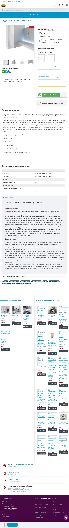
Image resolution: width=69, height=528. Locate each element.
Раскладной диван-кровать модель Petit (62, 343)
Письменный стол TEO (40, 316)
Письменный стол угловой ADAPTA (62, 447)
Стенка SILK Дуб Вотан (41, 367)
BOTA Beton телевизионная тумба (5, 341)
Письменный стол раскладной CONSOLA (63, 424)
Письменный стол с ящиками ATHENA (41, 447)
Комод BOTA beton (15, 316)
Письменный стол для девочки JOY (52, 424)
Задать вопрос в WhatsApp (51, 94)
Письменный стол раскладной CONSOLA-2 (52, 401)
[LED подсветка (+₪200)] (51, 58)
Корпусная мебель (25, 281)
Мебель (5, 281)
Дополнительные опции (46, 52)
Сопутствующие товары (10, 301)
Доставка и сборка (8, 197)
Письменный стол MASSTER (63, 399)
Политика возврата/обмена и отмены (14, 276)
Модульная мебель (25, 264)
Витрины (45, 281)
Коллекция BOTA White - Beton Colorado (21, 283)
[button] (5, 42)
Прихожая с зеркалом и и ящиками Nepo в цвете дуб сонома (41, 344)
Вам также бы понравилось (48, 301)
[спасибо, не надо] (41, 58)
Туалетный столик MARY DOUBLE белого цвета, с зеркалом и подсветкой (52, 373)
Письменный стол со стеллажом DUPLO (51, 448)
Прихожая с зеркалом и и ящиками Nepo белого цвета (63, 318)
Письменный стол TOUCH (40, 423)
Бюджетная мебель (14, 281)
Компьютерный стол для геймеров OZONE (41, 401)
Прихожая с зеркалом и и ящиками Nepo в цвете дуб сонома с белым (52, 343)
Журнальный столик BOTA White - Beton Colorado (26, 317)
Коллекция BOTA (6, 283)
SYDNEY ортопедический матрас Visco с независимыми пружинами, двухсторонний (63, 375)
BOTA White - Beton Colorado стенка (5, 317)
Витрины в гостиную (54, 281)
